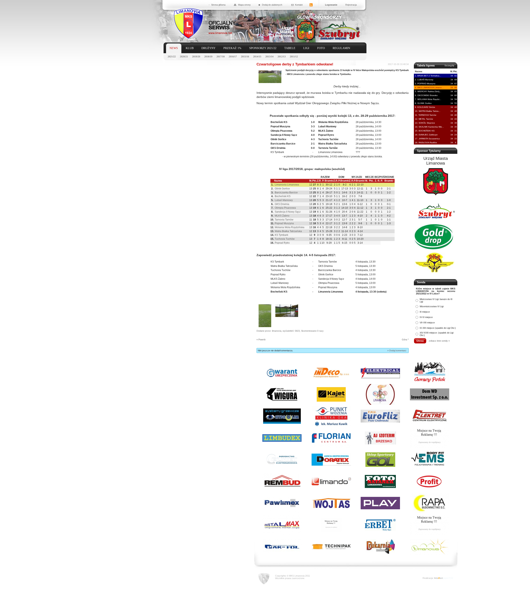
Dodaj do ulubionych (272, 5)
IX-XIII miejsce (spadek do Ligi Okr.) (438, 328)
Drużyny (208, 48)
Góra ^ (405, 339)
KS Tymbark (281, 235)
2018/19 (208, 56)
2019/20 (196, 56)
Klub (190, 48)
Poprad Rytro (282, 242)
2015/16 (245, 56)
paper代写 (448, 578)
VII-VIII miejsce (427, 322)
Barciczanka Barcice (286, 192)
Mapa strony (244, 5)
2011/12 (294, 56)
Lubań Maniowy (284, 200)
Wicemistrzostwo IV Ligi (431, 306)
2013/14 (269, 56)
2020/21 (184, 56)
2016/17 (233, 56)
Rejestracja (351, 5)
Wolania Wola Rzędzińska (289, 227)
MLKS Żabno (282, 215)
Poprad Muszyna (284, 223)
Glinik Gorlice (282, 188)
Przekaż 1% (232, 48)
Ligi (306, 48)
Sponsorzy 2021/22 (262, 48)
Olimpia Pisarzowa (285, 207)
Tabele (289, 48)
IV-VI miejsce (426, 317)
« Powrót (261, 339)
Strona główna (218, 5)
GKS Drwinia (282, 204)
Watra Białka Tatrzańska (288, 231)
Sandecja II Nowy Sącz (288, 211)
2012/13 (282, 56)
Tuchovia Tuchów (285, 238)
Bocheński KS (282, 196)
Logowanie (331, 5)
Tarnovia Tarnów (284, 219)
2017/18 (221, 56)
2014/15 (257, 56)
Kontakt (299, 5)
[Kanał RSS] (311, 5)
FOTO (321, 48)
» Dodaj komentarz (396, 350)
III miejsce (425, 312)
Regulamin (341, 48)
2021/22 (172, 56)
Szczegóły (449, 65)
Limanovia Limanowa (287, 184)
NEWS (174, 48)
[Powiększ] (270, 82)
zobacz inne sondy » (439, 341)
